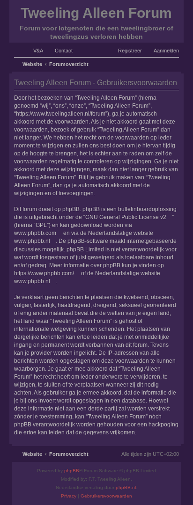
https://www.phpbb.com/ (44, 273)
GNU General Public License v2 (125, 217)
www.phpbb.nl (32, 241)
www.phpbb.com (35, 233)
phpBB (71, 470)
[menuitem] (34, 50)
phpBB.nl (126, 487)
